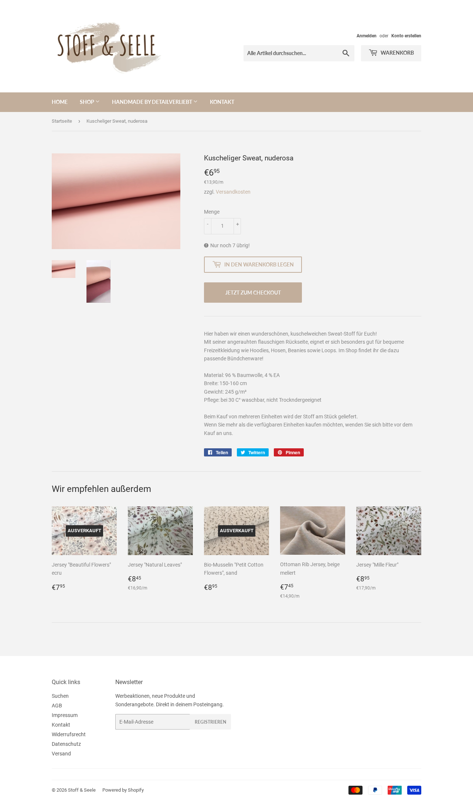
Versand (61, 754)
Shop (87, 102)
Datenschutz (66, 744)
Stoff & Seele (82, 790)
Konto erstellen (406, 35)
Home (60, 102)
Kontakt (222, 102)
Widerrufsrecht (69, 734)
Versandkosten (233, 192)
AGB (57, 705)
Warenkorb (397, 53)
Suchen (60, 696)
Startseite (62, 121)
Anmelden (367, 35)
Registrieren (210, 722)
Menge (212, 212)
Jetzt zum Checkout (253, 292)
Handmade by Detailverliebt (152, 102)
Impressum (65, 715)
